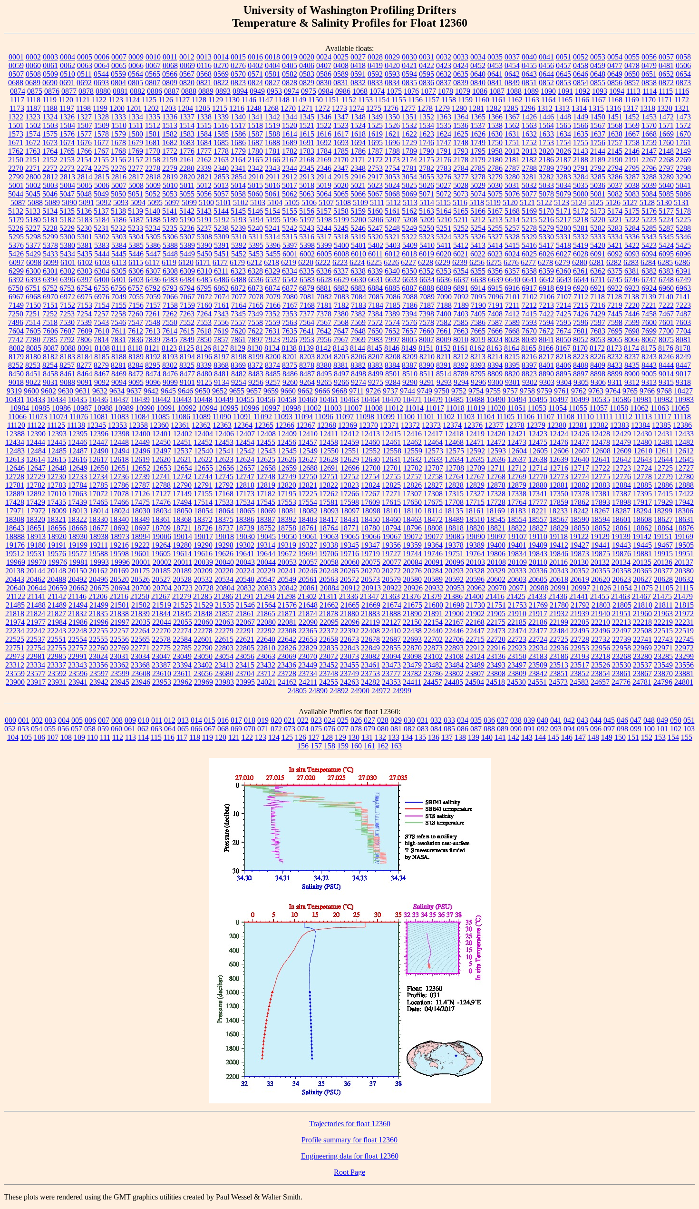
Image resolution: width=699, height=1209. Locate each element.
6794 (186, 288)
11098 (365, 417)
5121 (527, 202)
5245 (341, 228)
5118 (476, 202)
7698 (632, 331)
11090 (222, 417)
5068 (392, 194)
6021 (460, 254)
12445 (56, 442)
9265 (324, 382)
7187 (427, 305)
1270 (288, 108)
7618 (204, 331)
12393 (57, 434)
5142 (186, 211)
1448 (563, 117)
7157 (153, 305)
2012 (512, 151)
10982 (663, 399)
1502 (33, 125)
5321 (392, 237)
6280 (579, 262)
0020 (306, 57)
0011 (170, 57)
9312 (632, 382)
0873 (683, 83)
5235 (169, 228)
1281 (476, 108)
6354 (460, 271)
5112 (393, 202)
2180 (495, 160)
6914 (477, 288)
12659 (287, 468)
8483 (255, 374)
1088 (514, 91)
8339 (204, 365)
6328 (255, 271)
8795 (477, 374)
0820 (186, 83)
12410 (308, 434)
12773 (558, 476)
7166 (273, 305)
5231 (101, 228)
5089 (52, 202)
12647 (36, 468)
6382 (649, 271)
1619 (375, 134)
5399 (324, 245)
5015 (255, 185)
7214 (563, 305)
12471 (475, 442)
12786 (119, 485)
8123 (169, 348)
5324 (443, 237)
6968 (33, 297)
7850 (204, 339)
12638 (537, 459)
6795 (204, 288)
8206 (358, 357)
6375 (614, 271)
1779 (238, 151)
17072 (98, 494)
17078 (119, 494)
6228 (425, 262)
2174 (409, 160)
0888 (188, 91)
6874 (272, 288)
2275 (101, 168)
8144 (357, 348)
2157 (135, 160)
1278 (425, 108)
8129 (237, 348)
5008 (136, 185)
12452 (203, 442)
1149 (298, 100)
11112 (623, 417)
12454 (244, 442)
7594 (546, 322)
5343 (649, 237)
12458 (328, 442)
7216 (597, 305)
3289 (666, 177)
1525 (375, 125)
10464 (370, 399)
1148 (282, 100)
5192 (221, 220)
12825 (391, 485)
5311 (255, 237)
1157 (432, 100)
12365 (263, 425)
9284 (392, 382)
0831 (341, 83)
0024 (323, 57)
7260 (135, 314)
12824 (370, 485)
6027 (563, 254)
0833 (375, 83)
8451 (33, 374)
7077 (238, 297)
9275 (375, 382)
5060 (255, 194)
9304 (564, 382)
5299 (50, 237)
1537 (477, 125)
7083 (341, 297)
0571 (255, 74)
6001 (290, 254)
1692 (323, 142)
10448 (203, 399)
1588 (272, 134)
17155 (203, 494)
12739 (140, 476)
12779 (663, 476)
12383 (619, 425)
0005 (84, 57)
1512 (152, 125)
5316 (306, 237)
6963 (683, 288)
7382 (358, 314)
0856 (614, 83)
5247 (375, 228)
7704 (683, 331)
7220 (632, 305)
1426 (529, 117)
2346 (323, 168)
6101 (68, 262)
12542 (245, 451)
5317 (323, 237)
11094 (303, 417)
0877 (69, 91)
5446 (136, 254)
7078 (255, 297)
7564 (306, 322)
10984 (19, 408)
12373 (431, 425)
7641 (306, 331)
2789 (546, 168)
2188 (580, 160)
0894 (240, 91)
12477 (579, 442)
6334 (289, 271)
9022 (33, 382)
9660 (288, 391)
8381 (341, 365)
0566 (169, 74)
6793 (169, 288)
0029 (392, 57)
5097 (172, 202)
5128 (647, 202)
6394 (50, 279)
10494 (516, 399)
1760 (666, 142)
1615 (306, 134)
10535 (600, 399)
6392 (16, 279)
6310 (204, 271)
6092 (614, 254)
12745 (223, 476)
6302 (67, 271)
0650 (632, 74)
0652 (666, 74)
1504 (67, 125)
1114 (649, 91)
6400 (101, 279)
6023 (495, 254)
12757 (412, 476)
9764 (613, 391)
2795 (632, 168)
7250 (15, 314)
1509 (101, 125)
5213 (495, 220)
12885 (642, 485)
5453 (255, 254)
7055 (136, 297)
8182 (50, 357)
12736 (119, 476)
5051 (135, 194)
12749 (286, 476)
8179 (16, 357)
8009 (443, 339)
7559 (272, 322)
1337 (186, 117)
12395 (77, 434)
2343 (272, 168)
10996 (249, 408)
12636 (495, 459)
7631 (272, 331)
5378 (50, 245)
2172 (375, 160)
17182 (265, 494)
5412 (460, 245)
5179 (16, 220)
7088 (409, 297)
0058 (683, 57)
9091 (84, 382)
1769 (135, 151)
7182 (341, 305)
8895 (563, 374)
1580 (135, 134)
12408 (266, 434)
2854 (238, 177)
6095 (666, 254)
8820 (512, 374)
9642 (151, 391)
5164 (443, 211)
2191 (632, 160)
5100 (206, 202)
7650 (375, 331)
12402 (182, 434)
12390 (36, 434)
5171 (563, 211)
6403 (136, 279)
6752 (50, 288)
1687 (255, 142)
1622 (409, 134)
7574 (392, 322)
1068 (360, 91)
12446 (77, 442)
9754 (476, 391)
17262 (328, 494)
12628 (328, 459)
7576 (409, 322)
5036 (597, 185)
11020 (496, 408)
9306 (598, 382)
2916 (358, 177)
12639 (558, 459)
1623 (426, 134)
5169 (529, 211)
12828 (454, 485)
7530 (67, 322)
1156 (415, 100)
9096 (153, 382)
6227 (408, 262)
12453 (223, 442)
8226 (597, 357)
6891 (460, 288)
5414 (495, 245)
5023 (375, 185)
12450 (161, 442)
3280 (512, 177)
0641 (495, 74)
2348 (358, 168)
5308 (204, 237)
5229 (67, 228)
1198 (83, 108)
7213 (546, 305)
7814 (101, 339)
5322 (409, 237)
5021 (358, 185)
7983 (375, 339)
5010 (170, 185)
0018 (272, 57)
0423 (443, 65)
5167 (495, 211)
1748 (460, 142)
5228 (50, 228)
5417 (546, 245)
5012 (204, 185)
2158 (152, 160)
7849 (186, 339)
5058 (238, 194)
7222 (666, 305)
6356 (495, 271)
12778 (642, 476)
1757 (614, 142)
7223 (683, 305)
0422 (426, 65)
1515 (204, 125)
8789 (460, 374)
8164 (511, 348)
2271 (32, 168)
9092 (101, 382)
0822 (221, 83)
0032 (443, 57)
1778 (221, 151)
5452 (238, 254)
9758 (527, 391)
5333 (597, 237)
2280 (186, 168)
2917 (375, 177)
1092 (582, 91)
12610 (642, 451)
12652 (140, 468)
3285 (597, 177)
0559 (118, 74)
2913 (306, 177)
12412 (349, 434)
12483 (15, 451)
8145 (374, 348)
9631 (82, 391)
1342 (272, 117)
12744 (203, 476)
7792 (67, 339)
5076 (512, 194)
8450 (16, 374)
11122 (36, 425)
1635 (580, 134)
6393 (33, 279)
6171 (203, 262)
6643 (564, 279)
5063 (306, 194)
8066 (632, 339)
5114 (426, 202)
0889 (206, 91)
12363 (222, 425)
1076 (411, 91)
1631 (512, 134)
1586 (238, 134)
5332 (580, 237)
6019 (426, 254)
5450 (204, 254)
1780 (255, 151)
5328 (512, 237)
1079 (462, 91)
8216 (529, 357)
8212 (460, 357)
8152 (443, 348)
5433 (50, 254)
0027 (358, 57)
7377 (306, 314)
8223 (580, 357)
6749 (683, 279)
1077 (428, 91)
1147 (265, 100)
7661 (443, 331)
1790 (426, 151)
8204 (324, 357)
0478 (632, 65)
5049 (101, 194)
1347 (341, 117)
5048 (84, 194)
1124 (132, 100)
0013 (204, 57)
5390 (204, 245)
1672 (32, 142)
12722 (600, 468)
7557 (238, 322)
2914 (323, 177)
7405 (477, 314)
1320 (664, 108)
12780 (684, 476)
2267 (649, 160)
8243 (649, 357)
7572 (375, 322)
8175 (648, 348)
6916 (512, 288)
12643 (642, 459)
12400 (140, 434)
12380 (556, 425)
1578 (101, 134)
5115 (443, 202)
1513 (169, 125)
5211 (461, 220)
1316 (613, 108)
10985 (40, 408)
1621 (392, 134)
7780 (32, 339)
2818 (153, 177)
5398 (307, 245)
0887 (171, 91)
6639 (495, 279)
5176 (649, 211)
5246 (358, 228)
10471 (412, 399)
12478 (600, 442)
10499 (579, 399)
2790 (563, 168)
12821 (307, 485)
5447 (153, 254)
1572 (683, 125)
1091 (565, 91)
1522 (323, 125)
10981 (642, 399)
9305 (581, 382)
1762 (15, 151)
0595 (426, 74)
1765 (67, 151)
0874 (17, 91)
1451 (614, 117)
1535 (443, 125)
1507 (84, 125)
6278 (545, 262)
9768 (664, 391)
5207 (392, 220)
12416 (412, 434)
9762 (578, 391)
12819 (265, 485)
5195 (273, 220)
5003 (50, 185)
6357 (512, 271)
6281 (596, 262)
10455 (244, 399)
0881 (120, 91)
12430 (642, 434)
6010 (358, 254)
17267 (370, 494)
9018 (16, 382)
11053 (537, 408)
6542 (290, 279)
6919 (563, 288)
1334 (135, 117)
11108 (565, 417)
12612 (684, 451)
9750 (441, 391)
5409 (409, 245)
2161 (186, 160)
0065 (118, 65)
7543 (101, 322)
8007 (426, 339)
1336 (169, 117)
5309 (221, 237)
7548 (152, 322)
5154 (272, 211)
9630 (65, 391)
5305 (153, 237)
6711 (598, 279)
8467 (101, 374)
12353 (117, 425)
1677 (101, 142)
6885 (392, 288)
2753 (375, 168)
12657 (245, 468)
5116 (460, 202)
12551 (349, 451)
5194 (255, 220)
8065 (614, 339)
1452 (632, 117)
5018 (306, 185)
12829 (475, 485)
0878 (86, 91)
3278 (477, 177)
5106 (309, 202)
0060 (33, 65)
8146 (391, 348)
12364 (242, 425)
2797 (666, 168)
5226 (15, 228)
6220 (305, 262)
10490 (495, 399)
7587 (495, 322)
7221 (649, 305)
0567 (186, 74)
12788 (161, 485)
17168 (223, 494)
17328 (495, 494)
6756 (118, 288)
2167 (289, 160)
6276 (511, 262)
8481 (221, 374)
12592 (475, 451)
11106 (525, 417)
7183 (358, 305)
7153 (84, 305)
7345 (238, 314)
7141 (682, 297)
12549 (308, 451)
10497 (558, 399)
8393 (477, 365)
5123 (561, 202)
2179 (477, 160)
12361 (180, 425)
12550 (329, 451)
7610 (101, 331)
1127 (182, 100)
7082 (324, 297)
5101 (223, 202)
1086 (479, 91)
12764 (454, 476)
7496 (15, 322)
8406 (563, 365)
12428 (600, 434)
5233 (135, 228)
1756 (597, 142)
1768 (118, 151)
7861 (238, 339)
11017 (435, 408)
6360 (563, 271)
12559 (412, 451)
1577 (84, 134)
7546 (118, 322)
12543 (266, 451)
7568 (341, 322)
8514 (443, 374)
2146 (632, 151)
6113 (119, 262)
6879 (306, 288)
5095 (155, 202)
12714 (537, 468)
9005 (649, 374)
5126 (613, 202)
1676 (84, 142)
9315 (666, 382)
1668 (649, 134)
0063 (84, 65)
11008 (373, 408)
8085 (33, 348)
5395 (255, 245)
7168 (307, 305)
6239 (459, 262)
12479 (621, 442)
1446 (546, 117)
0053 (597, 57)
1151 (332, 100)
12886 (663, 485)
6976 (101, 297)
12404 (203, 434)
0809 (169, 83)
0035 (495, 57)
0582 (289, 74)
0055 (632, 57)
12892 (35, 494)
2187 (563, 160)
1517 (238, 125)
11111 (604, 417)
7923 (272, 339)
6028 (580, 254)
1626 (477, 134)
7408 (495, 314)
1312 (545, 108)
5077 (529, 194)
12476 (558, 442)
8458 (50, 374)
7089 (427, 297)
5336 (632, 237)
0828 (289, 83)
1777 (204, 151)
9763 (595, 391)
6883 (358, 288)
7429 (597, 314)
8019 (477, 339)
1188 (50, 108)
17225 (307, 494)
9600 (31, 391)
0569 (221, 74)
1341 (255, 117)
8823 (529, 374)
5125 (595, 202)
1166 (581, 100)
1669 (666, 134)
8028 (512, 339)
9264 (307, 382)
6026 (546, 254)
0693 (101, 83)
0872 (666, 83)
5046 (50, 194)
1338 (204, 117)
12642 (621, 459)
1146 (249, 100)
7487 (683, 314)
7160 (204, 305)
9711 (356, 391)
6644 (581, 279)
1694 (358, 142)
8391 (443, 365)
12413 (370, 434)
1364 (460, 117)
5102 (240, 202)
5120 (510, 202)
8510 (409, 374)
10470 (391, 399)
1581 (152, 134)
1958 (495, 151)
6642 (546, 279)
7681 (580, 331)
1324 (50, 117)
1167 (598, 100)
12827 (433, 485)
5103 (257, 202)
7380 (341, 314)
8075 (666, 339)
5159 (358, 211)
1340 (238, 117)
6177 (220, 262)
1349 (375, 117)
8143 (340, 348)
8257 (67, 365)
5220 (597, 220)
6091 (597, 254)
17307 (412, 494)
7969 (358, 339)
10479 (433, 399)
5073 (460, 194)
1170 (648, 100)
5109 (360, 202)
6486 (221, 279)
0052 (580, 57)
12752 (349, 476)
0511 (84, 74)
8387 (409, 365)
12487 (77, 451)
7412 (512, 314)
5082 (614, 194)
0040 (529, 57)
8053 (597, 339)
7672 (546, 331)
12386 (682, 425)
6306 (136, 271)
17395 (642, 494)
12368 (326, 425)
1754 (563, 142)
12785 (98, 485)
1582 (169, 134)
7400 (443, 314)
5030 (495, 185)
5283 (614, 228)
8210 (427, 357)
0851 (529, 83)
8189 (136, 357)
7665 (477, 331)
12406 (224, 434)
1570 (649, 125)
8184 (84, 357)
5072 (443, 194)
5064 (323, 194)
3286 (614, 177)
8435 (632, 365)
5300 (67, 237)
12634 (454, 459)
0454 (512, 65)
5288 (683, 228)
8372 (255, 365)
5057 (221, 194)
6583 (307, 279)
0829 (306, 83)
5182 (67, 220)
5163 (426, 211)
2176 (443, 160)
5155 (289, 211)
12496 (140, 451)
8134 (272, 348)
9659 (271, 391)
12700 (370, 468)
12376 (473, 425)
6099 (50, 262)
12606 (559, 451)
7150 (33, 305)
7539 (84, 322)
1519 (272, 125)
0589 (341, 74)
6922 (614, 288)
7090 (444, 297)
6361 (580, 271)
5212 (477, 220)
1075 (394, 91)
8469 (118, 374)
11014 (414, 408)
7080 (290, 297)
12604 (517, 451)
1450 (597, 117)
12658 (266, 468)
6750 (15, 288)
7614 (169, 331)
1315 (596, 108)
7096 (495, 297)
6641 (529, 279)
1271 (305, 108)
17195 (286, 494)
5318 (341, 237)
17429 (35, 502)
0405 (289, 65)
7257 (101, 314)
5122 (544, 202)
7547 (135, 322)
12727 (684, 468)
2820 (187, 177)
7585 (460, 322)
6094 (649, 254)
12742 (182, 476)
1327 (84, 117)
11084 (140, 417)
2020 (546, 151)
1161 (498, 100)
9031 (50, 382)
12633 (433, 459)
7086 (392, 297)
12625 (265, 459)
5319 (358, 237)
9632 (99, 391)
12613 (14, 459)
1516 (221, 125)
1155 (398, 100)
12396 (98, 434)
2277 (135, 168)
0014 (221, 57)
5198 (324, 220)
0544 (101, 74)
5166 (477, 211)
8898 (597, 374)
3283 (563, 177)
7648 (358, 331)
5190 (187, 220)
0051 (563, 57)
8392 (460, 365)
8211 (444, 357)
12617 (98, 459)
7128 (614, 297)
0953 (274, 91)
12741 (161, 476)
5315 (289, 237)
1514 (186, 125)
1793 (460, 151)
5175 (632, 211)
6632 (392, 279)
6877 (289, 288)
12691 (329, 468)
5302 (101, 237)
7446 (632, 314)
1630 (495, 134)
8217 (546, 357)
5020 (341, 185)
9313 (649, 382)
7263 (186, 314)
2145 (614, 151)
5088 (35, 202)
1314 (579, 108)
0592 (375, 74)
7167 (290, 305)
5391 (221, 245)
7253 (67, 314)
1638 (614, 134)
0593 (392, 74)
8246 (666, 357)
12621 (182, 459)
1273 (339, 108)
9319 (14, 391)
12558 (391, 451)
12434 (14, 442)
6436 (153, 279)
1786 (358, 151)
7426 (580, 314)
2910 (255, 177)
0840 (477, 83)
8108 (102, 348)
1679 (135, 142)
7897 (255, 339)
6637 (461, 279)
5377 (33, 245)
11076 (78, 417)
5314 (272, 237)
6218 (271, 262)
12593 (496, 451)
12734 (98, 476)
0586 (323, 74)
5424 (666, 245)
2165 (255, 160)
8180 (33, 357)
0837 (443, 83)
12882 (579, 485)
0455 (529, 65)
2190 (614, 160)
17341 (537, 494)
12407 (245, 434)
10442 (161, 399)
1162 (515, 100)
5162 (409, 211)
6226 (391, 262)
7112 (580, 297)
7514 (32, 322)
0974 (291, 91)
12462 (412, 442)
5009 (153, 185)
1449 (580, 117)
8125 (186, 348)
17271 (391, 494)
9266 (341, 382)
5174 (614, 211)
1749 (477, 142)
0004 (67, 57)
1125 (149, 100)
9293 (444, 382)
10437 (119, 399)
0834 (392, 83)
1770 (152, 151)
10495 (537, 399)
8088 (68, 348)
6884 (375, 288)
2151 (32, 160)
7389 (392, 314)
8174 (631, 348)
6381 (632, 271)
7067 (187, 297)
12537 (182, 451)
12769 (516, 476)
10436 (98, 399)
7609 (84, 331)
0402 (255, 65)
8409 (597, 365)
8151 (426, 348)
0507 (16, 74)
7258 (118, 314)
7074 (221, 297)
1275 (373, 108)
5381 (84, 245)
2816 (118, 177)
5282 (597, 228)
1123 (115, 100)
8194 (187, 357)
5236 (186, 228)
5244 (323, 228)
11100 (406, 417)
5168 (512, 211)
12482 (684, 442)
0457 (563, 65)
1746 (426, 142)
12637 (516, 459)
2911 (272, 177)
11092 (262, 417)
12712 (516, 468)
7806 (84, 339)
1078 (445, 91)
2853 (221, 177)
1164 (548, 100)
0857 (632, 83)
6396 (67, 279)
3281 (529, 177)
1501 (16, 125)
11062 (639, 408)
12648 (57, 468)
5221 (614, 220)
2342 (255, 168)
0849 (512, 83)
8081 (683, 339)
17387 (621, 494)
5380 (67, 245)
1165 (565, 100)
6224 (357, 262)
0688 (15, 83)
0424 (460, 65)
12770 (537, 476)
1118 (33, 100)
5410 (427, 245)
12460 (370, 442)
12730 (56, 476)
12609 (621, 451)
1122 (99, 100)
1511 (135, 125)
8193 (170, 357)
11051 (516, 408)
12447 (98, 442)
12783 (56, 485)
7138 (631, 297)
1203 (168, 108)
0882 (137, 91)
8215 (512, 357)
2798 (683, 168)
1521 (306, 125)
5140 (152, 211)
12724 (642, 468)
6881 (323, 288)
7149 (16, 305)
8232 (614, 357)
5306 (170, 237)
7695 (614, 331)
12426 (579, 434)
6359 (546, 271)
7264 (204, 314)
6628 (324, 279)
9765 (630, 391)
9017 (683, 374)
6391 (683, 271)
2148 (666, 151)
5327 (495, 237)
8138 (289, 348)
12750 (307, 476)
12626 (286, 459)
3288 (649, 177)
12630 (370, 459)
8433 (614, 365)
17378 (579, 494)
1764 (50, 151)
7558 (255, 322)
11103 (465, 417)
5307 (187, 237)
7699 (649, 331)
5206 (375, 220)
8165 (528, 348)
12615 (56, 459)
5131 (681, 202)
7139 (648, 297)
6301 (50, 271)
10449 (223, 399)
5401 (358, 245)
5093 (120, 202)
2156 (118, 160)
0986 (342, 91)
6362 (597, 271)
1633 (546, 134)
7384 (375, 314)
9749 (424, 391)
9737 (390, 391)
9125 (204, 382)
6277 (528, 262)
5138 (118, 211)
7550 (169, 322)
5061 (272, 194)
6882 (341, 288)
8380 (323, 365)
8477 (187, 374)
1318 (647, 108)
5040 (666, 185)
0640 (477, 74)
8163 (494, 348)
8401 (546, 365)
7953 (306, 339)
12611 (663, 451)
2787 (512, 168)
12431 (663, 434)
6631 (375, 279)
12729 (35, 476)
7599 (632, 322)
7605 (33, 331)
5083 (632, 194)
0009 (136, 57)
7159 (187, 305)
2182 (529, 160)
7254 (84, 314)
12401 (161, 434)
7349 (255, 314)
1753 (546, 142)
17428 (14, 502)
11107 (545, 417)
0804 (118, 83)
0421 (409, 65)
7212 (529, 305)
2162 (204, 160)
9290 (409, 382)
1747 (443, 142)
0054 (614, 57)
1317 (630, 108)
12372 (410, 425)
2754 (392, 168)
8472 (136, 374)
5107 (326, 202)
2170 (341, 160)
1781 (272, 151)
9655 (236, 391)
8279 (101, 365)
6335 (306, 271)
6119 (169, 262)
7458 (649, 314)
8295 (152, 365)
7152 (67, 305)
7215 (580, 305)
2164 (238, 160)
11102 (446, 417)
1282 (493, 108)
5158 (341, 211)
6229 (442, 262)
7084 (358, 297)
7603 (683, 322)
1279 (442, 108)
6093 (632, 254)
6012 (392, 254)
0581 (272, 74)
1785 (341, 151)
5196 (290, 220)
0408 (341, 65)
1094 (616, 91)
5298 (33, 237)
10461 (328, 399)
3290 (683, 177)
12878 (495, 485)
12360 (159, 425)
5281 (580, 228)
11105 (505, 417)
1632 (529, 134)
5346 (683, 237)
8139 (306, 348)
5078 (546, 194)
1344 (289, 117)
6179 (237, 262)
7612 (135, 331)
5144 (221, 211)
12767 (475, 476)
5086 (683, 194)
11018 (455, 408)
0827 (272, 83)
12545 (287, 451)
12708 (454, 468)
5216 (546, 220)
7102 (529, 297)
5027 (443, 185)
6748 (666, 279)
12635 (475, 459)
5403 (392, 245)
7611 (118, 331)
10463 (349, 399)
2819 (170, 177)
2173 (392, 160)
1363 (443, 117)
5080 (580, 194)
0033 (460, 57)
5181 (50, 220)
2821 (204, 177)
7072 (204, 297)
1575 (50, 134)
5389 (187, 245)
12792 (223, 485)
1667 (632, 134)
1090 (548, 91)
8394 (495, 365)
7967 (341, 339)
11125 (56, 425)
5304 (136, 237)
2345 (306, 168)
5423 (649, 245)
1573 (15, 134)
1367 (512, 117)
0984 (325, 91)
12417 (433, 434)
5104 (274, 202)
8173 (614, 348)
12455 (265, 442)
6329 (272, 271)
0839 (460, 83)
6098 (33, 262)
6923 (632, 288)
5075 (495, 194)
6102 (85, 262)
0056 (649, 57)
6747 (649, 279)
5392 (238, 245)
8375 (289, 365)
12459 (349, 442)
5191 (204, 220)
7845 (169, 339)
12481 (663, 442)
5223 (649, 220)
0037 (512, 57)
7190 (478, 305)
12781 (14, 485)
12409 (287, 434)
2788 (529, 168)
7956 (323, 339)
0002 (33, 57)
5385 (136, 245)
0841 (495, 83)
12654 (182, 468)
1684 (204, 142)
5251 (443, 228)
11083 (119, 417)
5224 (666, 220)
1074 (377, 91)
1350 (392, 117)
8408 (580, 365)
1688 (272, 142)
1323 (32, 117)
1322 (15, 117)
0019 (289, 57)
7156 (136, 305)
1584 (204, 134)
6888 (426, 288)
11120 (16, 425)
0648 (597, 74)
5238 (221, 228)
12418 (454, 434)
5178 (683, 211)
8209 (409, 357)
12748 (265, 476)
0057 (666, 57)
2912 (289, 177)
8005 (409, 339)
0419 (375, 65)
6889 (443, 288)
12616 (77, 459)
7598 (614, 322)
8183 (67, 357)
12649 (77, 468)
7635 (289, 331)
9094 (118, 382)
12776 (621, 476)
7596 (580, 322)
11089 (201, 417)
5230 (84, 228)
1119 (49, 100)
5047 (67, 194)
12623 (223, 459)
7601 (666, 322)
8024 (495, 339)
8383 (375, 365)
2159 (169, 160)
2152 (50, 160)
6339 (375, 271)
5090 (69, 202)
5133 (32, 211)
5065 (341, 194)
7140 (665, 297)
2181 (512, 160)
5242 (289, 228)
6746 (632, 279)
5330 (546, 237)
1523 (341, 125)
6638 (478, 279)
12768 (495, 476)
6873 (255, 288)
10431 (14, 399)
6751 (32, 288)
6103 (102, 262)
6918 (546, 288)
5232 (118, 228)
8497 (341, 374)
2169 (323, 160)
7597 (597, 322)
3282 (546, 177)
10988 (103, 408)
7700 (666, 331)
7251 (32, 314)
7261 (152, 314)
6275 (494, 262)
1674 (67, 142)
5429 (33, 254)
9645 (168, 391)
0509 (50, 74)
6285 (665, 262)
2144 (597, 151)
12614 (35, 459)
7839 (152, 339)
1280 (459, 108)
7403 (460, 314)
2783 (443, 168)
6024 (512, 254)
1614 (289, 134)
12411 (329, 434)
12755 (391, 476)
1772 (169, 151)
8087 (50, 348)
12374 (452, 425)
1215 (219, 108)
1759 (649, 142)
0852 (546, 83)
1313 (562, 108)
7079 (273, 297)
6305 (118, 271)
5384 (118, 245)
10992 (186, 408)
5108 (343, 202)
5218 (580, 220)
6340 (392, 271)
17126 (140, 494)
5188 (153, 220)
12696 (349, 468)
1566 (580, 125)
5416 (529, 245)
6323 (238, 271)
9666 (322, 391)
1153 (365, 100)
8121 (152, 348)
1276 (390, 108)
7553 (204, 322)
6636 (444, 279)
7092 (461, 297)
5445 (118, 254)
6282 (613, 262)
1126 (165, 100)
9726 (373, 391)
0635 (460, 74)
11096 (324, 417)
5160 (375, 211)
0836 (426, 83)
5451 (221, 254)
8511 (426, 374)
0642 (512, 74)
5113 (410, 202)
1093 (599, 91)
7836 (135, 339)
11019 (475, 408)
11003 (332, 408)
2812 (50, 177)
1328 (101, 117)
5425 (683, 245)
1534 (426, 125)
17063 (77, 494)
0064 (101, 65)
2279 (169, 168)
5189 (170, 220)
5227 (32, 228)
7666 (495, 331)
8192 (153, 357)
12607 (580, 451)
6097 (16, 262)
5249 (409, 228)
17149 (182, 494)
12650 (98, 468)
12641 (600, 459)
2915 (341, 177)
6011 (375, 254)
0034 (477, 57)
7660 (426, 331)
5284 (632, 228)
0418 (358, 65)
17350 (558, 494)
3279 (495, 177)
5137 (101, 211)
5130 (664, 202)
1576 (67, 134)
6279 (562, 262)
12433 (684, 434)
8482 (238, 374)
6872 (238, 288)
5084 (649, 194)
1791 (443, 151)
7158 (170, 305)
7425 (563, 314)
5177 (666, 211)
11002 (312, 408)
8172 (597, 348)
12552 (370, 451)
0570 (238, 74)
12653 (161, 468)
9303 (546, 382)
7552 (186, 322)
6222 (322, 262)
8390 (426, 365)
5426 (16, 254)
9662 (305, 391)
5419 (580, 245)
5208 (409, 220)
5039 (649, 185)
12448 (119, 442)
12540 (203, 451)
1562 (512, 125)
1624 (443, 134)
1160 (482, 100)
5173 (597, 211)
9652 (219, 391)
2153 (67, 160)
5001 (16, 185)
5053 (169, 194)
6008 (341, 254)
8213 (477, 357)
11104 (485, 417)
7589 (512, 322)
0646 (580, 74)
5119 (493, 202)
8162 (477, 348)
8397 (529, 365)
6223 (340, 262)
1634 (563, 134)
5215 (529, 220)
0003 (50, 57)
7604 (16, 331)
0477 (614, 65)
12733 (77, 476)
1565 (563, 125)
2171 (358, 160)
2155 (101, 160)
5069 (409, 194)
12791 (203, 485)
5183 (84, 220)
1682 (169, 142)
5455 (273, 254)
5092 (103, 202)
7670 (529, 331)
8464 (84, 374)
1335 (152, 117)
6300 (33, 271)
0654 (683, 74)
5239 (238, 228)
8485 (273, 374)
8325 (186, 365)
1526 (392, 125)
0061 (50, 65)
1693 (341, 142)
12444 (35, 442)
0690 (50, 83)
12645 (684, 459)
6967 (16, 297)
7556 (221, 322)
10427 (683, 391)
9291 (427, 382)
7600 (649, 322)
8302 (169, 365)
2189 (597, 160)
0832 (358, 83)
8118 (135, 348)
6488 (238, 279)
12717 (579, 468)
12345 (96, 425)
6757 (135, 288)
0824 (255, 83)
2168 (306, 160)
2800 (33, 177)
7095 (478, 297)
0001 (16, 57)
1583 (186, 134)
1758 (632, 142)
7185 (392, 305)
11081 (99, 417)
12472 (495, 442)
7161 (221, 305)
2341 (238, 168)
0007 (118, 57)
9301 (512, 382)
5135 (67, 211)
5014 (238, 185)
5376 (16, 245)
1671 (15, 142)
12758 (433, 476)
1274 (356, 108)
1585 (221, 134)
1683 (186, 142)
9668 (339, 391)
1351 (409, 117)
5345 (666, 237)
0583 (306, 74)
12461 (391, 442)
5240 (255, 228)
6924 (649, 288)
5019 (323, 185)
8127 (220, 348)
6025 (529, 254)
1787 (375, 151)
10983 (684, 399)
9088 (67, 382)
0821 (204, 83)
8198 (238, 357)
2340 (221, 168)
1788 (392, 151)
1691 (306, 142)
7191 (495, 305)
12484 (36, 451)
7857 (221, 339)
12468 (454, 442)
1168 (615, 100)
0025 (341, 57)
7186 (409, 305)
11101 (426, 417)
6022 (477, 254)
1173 (17, 108)
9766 (647, 391)
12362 (201, 425)
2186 (546, 160)
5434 (67, 254)
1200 (117, 108)
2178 (460, 160)
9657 (254, 391)
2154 (84, 160)
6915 (495, 288)
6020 (443, 254)
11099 (385, 417)
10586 (621, 399)
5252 (460, 228)
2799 (16, 177)
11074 (58, 417)
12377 (494, 425)
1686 (238, 142)
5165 (460, 211)
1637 (597, 134)
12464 (433, 442)
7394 (409, 314)
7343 (221, 314)
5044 (15, 194)
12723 (621, 468)
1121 (82, 100)
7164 (238, 305)
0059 (16, 65)
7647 (341, 331)
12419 (475, 434)
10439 (140, 399)
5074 (477, 194)
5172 (580, 211)
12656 (224, 468)
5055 (186, 194)
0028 (375, 57)
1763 (32, 151)
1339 (221, 117)
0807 (152, 83)
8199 (255, 357)
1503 (50, 125)
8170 (580, 348)
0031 (426, 57)
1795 (477, 151)
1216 (236, 108)
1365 (477, 117)
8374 (272, 365)
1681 (152, 142)
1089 (531, 91)
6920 (580, 288)
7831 (118, 339)
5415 (512, 245)
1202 (151, 108)
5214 (512, 220)
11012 (394, 408)
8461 (67, 374)
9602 (48, 391)
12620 (161, 459)
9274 (358, 382)
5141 (169, 211)
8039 (529, 339)
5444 (101, 254)
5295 (16, 237)
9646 (185, 391)
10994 (207, 408)
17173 (244, 494)
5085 (666, 194)
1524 (358, 125)
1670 (683, 134)
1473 (683, 117)
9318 (683, 382)
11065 (680, 408)
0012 (186, 57)
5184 (101, 220)
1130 (232, 100)
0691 (67, 83)
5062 (289, 194)
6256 (477, 262)
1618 (358, 134)
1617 (341, 134)
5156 (306, 211)
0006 (101, 57)
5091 (86, 202)
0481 (666, 65)
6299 (16, 271)
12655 (203, 468)
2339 (204, 168)
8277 (84, 365)
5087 (18, 202)
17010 (56, 494)
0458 (580, 65)
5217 (563, 220)
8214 (495, 357)
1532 (409, 125)
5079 (563, 194)
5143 (204, 211)
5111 (377, 202)
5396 (273, 245)
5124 (578, 202)
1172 (681, 100)
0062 (67, 65)
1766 (84, 151)
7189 (461, 305)
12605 (538, 451)
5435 (84, 254)
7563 (289, 322)
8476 (170, 374)
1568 (614, 125)
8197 (221, 357)
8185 (101, 357)
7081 (307, 297)
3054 (409, 177)
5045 (32, 194)
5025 (409, 185)
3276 (443, 177)
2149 (683, 151)
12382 (598, 425)
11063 (659, 408)
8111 (119, 348)
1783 (306, 151)
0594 (409, 74)
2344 (289, 168)
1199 (100, 108)
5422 (632, 245)
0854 (580, 83)
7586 (477, 322)
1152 (348, 100)
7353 (289, 314)
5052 (152, 194)
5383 (101, 245)
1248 (254, 108)
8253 (32, 365)
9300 (495, 382)
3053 (392, 177)
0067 (153, 65)
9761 (561, 391)
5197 (307, 220)
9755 (493, 391)
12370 (368, 425)
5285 (649, 228)
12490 (98, 451)
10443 (182, 399)
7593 (529, 322)
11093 (283, 417)
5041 (683, 185)
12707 (433, 468)
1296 (527, 108)
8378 (306, 365)
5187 (136, 220)
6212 (254, 262)
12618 (119, 459)
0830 (323, 83)
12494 (119, 451)
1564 (546, 125)
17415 (663, 494)
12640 (579, 459)
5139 (135, 211)
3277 (460, 177)
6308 (170, 271)
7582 (443, 322)
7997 (392, 339)
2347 (341, 168)
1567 (597, 125)
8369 (238, 365)
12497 (161, 451)
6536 (255, 279)
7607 (67, 331)
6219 (288, 262)
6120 (186, 262)
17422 (684, 494)
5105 (292, 202)
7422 (546, 314)
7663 (460, 331)
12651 (119, 468)
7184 (375, 305)
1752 (529, 142)
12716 (558, 468)
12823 (349, 485)
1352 (426, 117)
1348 (358, 117)
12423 (537, 434)
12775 (600, 476)
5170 (546, 211)
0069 (187, 65)
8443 (649, 365)
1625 (460, 134)
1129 (215, 100)
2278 (152, 168)
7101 (512, 297)
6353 (443, 271)
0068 (170, 65)
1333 (118, 117)
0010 (153, 57)
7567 (323, 322)
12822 (328, 485)
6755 (101, 288)
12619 (140, 459)
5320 (375, 237)
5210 (444, 220)
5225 (683, 220)
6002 (307, 254)
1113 (633, 91)
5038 (632, 185)
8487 (307, 374)
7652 (392, 331)
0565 (152, 74)
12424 (558, 434)
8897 (580, 374)
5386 (153, 245)
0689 (32, 83)
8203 (307, 357)
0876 (51, 91)
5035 (580, 185)
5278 (529, 228)
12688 (308, 468)
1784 (323, 151)
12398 (119, 434)
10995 (228, 408)
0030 (409, 57)
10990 (145, 408)
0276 (238, 65)
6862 (221, 288)
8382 (358, 365)
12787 (140, 485)
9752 (458, 391)
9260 (290, 382)
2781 (409, 168)
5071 (426, 194)
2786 (495, 168)
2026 (563, 151)
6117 (152, 262)
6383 (666, 271)
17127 (161, 494)
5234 (152, 228)
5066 (358, 194)
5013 (221, 185)
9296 (478, 382)
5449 (187, 254)
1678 (118, 142)
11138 (76, 425)
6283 (631, 262)
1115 (666, 91)
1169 (631, 100)
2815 (101, 177)
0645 (563, 74)
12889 (14, 494)
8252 (15, 365)
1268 (271, 108)
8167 (563, 348)
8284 (135, 365)
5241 (272, 228)
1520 (289, 125)
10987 (82, 408)
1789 (409, 151)
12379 (535, 425)
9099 (170, 382)
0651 (649, 74)
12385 (661, 425)
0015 (238, 57)
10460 (307, 399)
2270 (15, 168)
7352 (272, 314)
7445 (614, 314)
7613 (152, 331)
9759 (544, 391)
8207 (375, 357)
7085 (375, 297)
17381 (600, 494)
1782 (289, 151)
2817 (136, 177)
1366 (495, 117)
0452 (477, 65)
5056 (204, 194)
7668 (512, 331)
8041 (546, 339)
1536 (460, 125)
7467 (666, 314)
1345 (306, 117)
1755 (580, 142)
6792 (152, 288)
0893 (223, 91)
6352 (426, 271)
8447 (683, 365)
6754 (84, 288)
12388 (15, 434)
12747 (244, 476)
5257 (512, 228)
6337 (341, 271)
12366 (284, 425)
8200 (273, 357)
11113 (643, 417)
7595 (563, 322)
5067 (375, 194)
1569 (632, 125)
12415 (391, 434)
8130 (254, 348)
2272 (50, 168)
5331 (563, 237)
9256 (255, 382)
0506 (683, 65)
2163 (221, 160)
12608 (601, 451)
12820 (286, 485)
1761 (683, 142)
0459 (597, 65)
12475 (537, 442)
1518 (255, 125)
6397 (84, 279)
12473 (516, 442)
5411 (444, 245)
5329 (529, 237)
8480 (204, 374)
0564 (135, 74)
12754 (370, 476)
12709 (475, 468)
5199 (341, 220)
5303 (118, 237)
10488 (475, 399)
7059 (153, 297)
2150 (15, 160)
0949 (257, 91)
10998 (291, 408)
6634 (427, 279)
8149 (409, 348)
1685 (221, 142)
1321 (681, 108)
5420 (597, 245)
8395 (512, 365)
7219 (614, 305)
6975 (84, 297)
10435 (77, 399)
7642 (323, 331)
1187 (33, 108)
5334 (614, 237)
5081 (597, 194)
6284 (648, 262)
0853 (563, 83)
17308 (433, 494)
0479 (649, 65)
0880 (103, 91)
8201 (290, 357)
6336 (323, 271)
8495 (324, 374)
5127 (630, 202)
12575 (454, 451)
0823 (238, 83)
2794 (614, 168)
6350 (409, 271)
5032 (529, 185)
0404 (272, 65)
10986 (61, 408)
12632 (412, 459)
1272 (322, 108)
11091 (242, 417)
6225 (374, 262)
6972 (67, 297)
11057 (598, 408)
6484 (187, 279)
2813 (67, 177)
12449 (140, 442)
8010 (460, 339)
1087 (497, 91)
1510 (118, 125)
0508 (33, 74)
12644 (663, 459)
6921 (597, 288)
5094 (138, 202)
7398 (426, 314)
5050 (118, 194)
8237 (632, 357)
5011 (187, 185)
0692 (84, 83)
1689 (289, 142)
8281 (118, 365)
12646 (15, 468)
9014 (666, 374)
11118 (682, 417)
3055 (426, 177)
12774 (579, 476)
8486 (290, 374)
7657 (409, 331)
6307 (153, 271)
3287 (632, 177)
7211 (512, 305)
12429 (621, 434)
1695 (375, 142)
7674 (563, 331)
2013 (529, 151)
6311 (221, 271)
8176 (665, 348)
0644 (546, 74)
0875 (34, 91)
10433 (35, 399)
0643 (529, 74)
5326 (477, 237)
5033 (546, 185)
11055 (578, 408)
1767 (101, 151)
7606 (50, 331)
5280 (563, 228)
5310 (238, 237)
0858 (649, 83)
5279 (546, 228)
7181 (324, 305)
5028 (460, 185)
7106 (546, 297)
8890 (546, 374)
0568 (204, 74)
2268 (666, 160)
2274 (84, 168)
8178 (682, 348)
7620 (238, 331)
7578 (426, 322)
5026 (426, 185)
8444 (666, 365)
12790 (182, 485)
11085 (160, 417)
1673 (50, 142)
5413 (477, 245)
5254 (477, 228)
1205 (202, 108)
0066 (136, 65)
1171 (665, 100)
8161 (460, 348)
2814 (84, 177)
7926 (289, 339)
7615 (186, 331)
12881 (558, 485)
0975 (308, 91)
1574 (32, 134)
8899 (614, 374)
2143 (580, 151)
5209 (427, 220)
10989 (124, 408)
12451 (182, 442)
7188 (444, 305)
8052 (580, 339)
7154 (101, 305)
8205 (341, 357)
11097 (344, 417)
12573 (433, 451)
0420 (392, 65)
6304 (101, 271)
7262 (169, 314)
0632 (443, 74)
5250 (426, 228)
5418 (563, 245)
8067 (649, 339)
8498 (358, 374)
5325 (460, 237)
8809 (495, 374)
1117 (17, 100)
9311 (615, 382)
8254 (50, 365)
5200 (358, 220)
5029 (477, 185)
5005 (84, 185)
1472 (666, 117)
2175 (426, 160)
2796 (649, 168)
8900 (632, 374)
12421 (516, 434)
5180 (33, 220)
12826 (412, 485)
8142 (323, 348)
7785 (50, 339)
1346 (323, 117)
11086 (181, 417)
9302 (529, 382)
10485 (454, 399)
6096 (683, 254)
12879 (516, 485)
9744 (407, 391)
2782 (426, 168)
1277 (408, 108)
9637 (134, 391)
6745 (614, 279)
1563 (529, 125)
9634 (117, 391)
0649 (614, 74)
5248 (392, 228)
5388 (170, 245)
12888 (684, 485)
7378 (323, 314)
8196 (204, 357)
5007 (118, 185)
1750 (495, 142)
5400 (341, 245)
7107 (564, 297)
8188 (118, 357)
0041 (546, 57)
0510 (67, 74)
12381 (577, 425)
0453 (495, 65)
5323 (426, 237)
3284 (580, 177)
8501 (392, 374)
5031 (512, 185)
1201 (134, 108)
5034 (563, 185)
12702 (412, 468)
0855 (597, 83)
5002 (33, 185)
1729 (409, 142)
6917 (529, 288)
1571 (666, 125)
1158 (448, 100)
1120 (65, 100)
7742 (15, 339)
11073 (38, 417)
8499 (375, 374)
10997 (270, 408)
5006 (101, 185)
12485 (57, 451)
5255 (495, 228)
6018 (409, 254)
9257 (273, 382)
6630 (358, 279)
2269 (683, 160)
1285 (510, 108)
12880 (537, 485)
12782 (35, 485)
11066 (17, 417)
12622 (203, 459)
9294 (461, 382)
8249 (683, 357)
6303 (84, 271)
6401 (118, 279)
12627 (307, 459)
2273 (67, 168)
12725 (663, 468)
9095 (136, 382)
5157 (323, 211)
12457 (307, 442)
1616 (323, 134)
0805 (135, 83)
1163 (531, 100)
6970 (50, 297)
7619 (221, 331)
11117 (662, 417)
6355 (477, 271)
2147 (649, 151)
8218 (563, 357)
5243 (306, 228)
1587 (255, 134)
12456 (286, 442)
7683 (597, 331)
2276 (118, 168)
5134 (50, 211)
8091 (85, 348)
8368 (221, 365)
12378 (514, 425)
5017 (289, 185)
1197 (66, 108)
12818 (244, 485)
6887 (409, 288)
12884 (621, 485)
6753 (67, 288)
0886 (154, 91)
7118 (597, 297)
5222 (632, 220)
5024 (392, 185)
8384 (392, 365)
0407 (323, 65)
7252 (50, 314)
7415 (529, 314)
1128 (199, 100)
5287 (666, 228)
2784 (460, 168)
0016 (255, 57)
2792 (597, 168)
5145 (238, 211)
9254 (238, 382)
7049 (118, 297)
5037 (614, 185)
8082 (16, 348)
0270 (221, 65)
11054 (557, 408)
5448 (170, 254)
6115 (135, 262)
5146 (255, 211)
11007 (353, 408)
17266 (349, 494)
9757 (510, 391)
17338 (516, 494)
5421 (614, 245)
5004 (67, 185)
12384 (640, 425)
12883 (600, 485)
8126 (203, 348)
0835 (409, 83)
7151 (50, 305)
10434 (56, 399)
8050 (563, 339)
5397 (290, 245)
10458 (286, 399)
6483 (170, 279)
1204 (185, 108)
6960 (666, 288)
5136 (84, 211)
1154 (382, 100)
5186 (118, 220)
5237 (204, 228)
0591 (358, 74)
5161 (392, 211)
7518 (50, 322)
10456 (265, 399)
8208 (392, 357)
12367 (305, 425)
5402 (375, 245)
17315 (454, 494)
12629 (349, 459)
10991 (165, 408)
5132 (15, 211)
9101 (187, 382)
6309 (187, 271)
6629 (341, 279)
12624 (244, 459)
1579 (118, 134)
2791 (580, 168)
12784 (77, 485)
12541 (224, 451)
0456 (546, 65)
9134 (221, 382)
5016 (272, 185)
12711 (496, 468)
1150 (315, 100)
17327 (475, 494)
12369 (347, 425)
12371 (389, 425)
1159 (465, 100)
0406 (306, 65)
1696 (392, 142)
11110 (585, 417)
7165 (255, 305)
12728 (14, 476)
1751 (512, 142)
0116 (204, 65)
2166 (272, 160)
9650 (202, 391)
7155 (118, 305)
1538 (495, 125)
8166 (545, 348)
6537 (273, 279)
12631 (391, 459)
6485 (204, 279)
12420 (495, 434)
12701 (391, 468)
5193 (238, 220)
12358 (138, 425)
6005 (324, 254)
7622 (255, 331)
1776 (186, 151)
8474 (153, 374)
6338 (358, 271)
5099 (189, 202)
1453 (649, 117)
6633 (409, 279)
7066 (170, 297)
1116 (682, 91)
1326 (67, 117)
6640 (512, 279)
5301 (84, 237)
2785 (477, 168)
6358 (529, 271)
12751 (328, 476)
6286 (682, 262)
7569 (358, 322)
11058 (619, 408)
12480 (642, 442)
